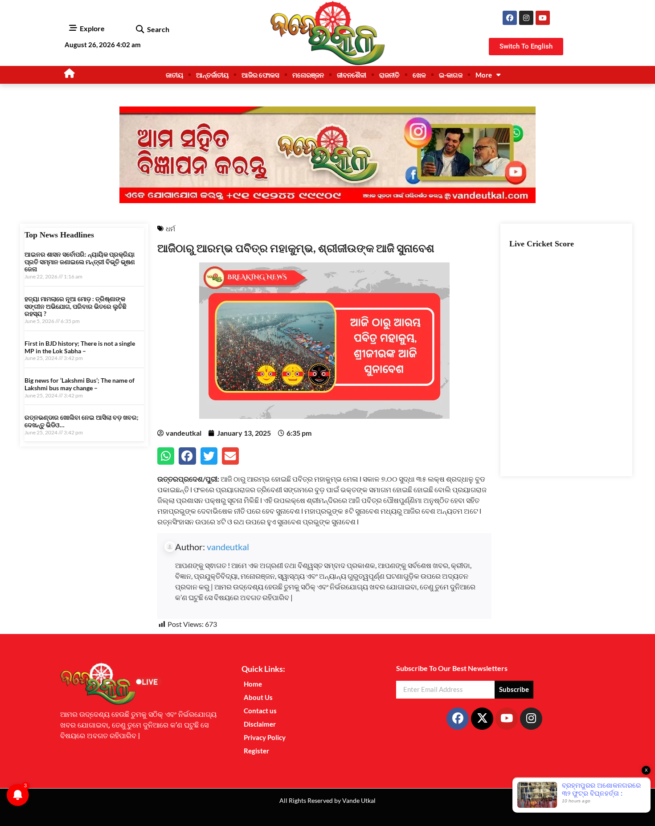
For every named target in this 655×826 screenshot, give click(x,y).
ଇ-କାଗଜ (451, 75)
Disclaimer (260, 724)
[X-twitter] (482, 718)
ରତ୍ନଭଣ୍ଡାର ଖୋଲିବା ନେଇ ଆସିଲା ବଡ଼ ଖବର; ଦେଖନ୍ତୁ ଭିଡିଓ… (82, 421)
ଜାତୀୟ (174, 75)
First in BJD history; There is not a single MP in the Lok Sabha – (80, 347)
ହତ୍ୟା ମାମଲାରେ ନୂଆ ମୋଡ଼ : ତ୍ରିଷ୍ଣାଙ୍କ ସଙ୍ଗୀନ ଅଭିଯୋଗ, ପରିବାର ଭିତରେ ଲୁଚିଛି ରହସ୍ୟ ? (76, 306)
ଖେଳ (419, 75)
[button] (139, 29)
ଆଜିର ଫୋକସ (260, 75)
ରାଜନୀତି (389, 75)
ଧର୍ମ (170, 229)
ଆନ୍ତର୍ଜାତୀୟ (212, 75)
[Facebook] (510, 18)
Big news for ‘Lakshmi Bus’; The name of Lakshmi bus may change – (80, 384)
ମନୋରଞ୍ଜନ (308, 75)
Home (253, 684)
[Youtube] (543, 18)
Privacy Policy (265, 737)
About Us (258, 697)
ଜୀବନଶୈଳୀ (351, 75)
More (483, 75)
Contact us (260, 711)
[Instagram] (526, 18)
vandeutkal (228, 546)
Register (256, 751)
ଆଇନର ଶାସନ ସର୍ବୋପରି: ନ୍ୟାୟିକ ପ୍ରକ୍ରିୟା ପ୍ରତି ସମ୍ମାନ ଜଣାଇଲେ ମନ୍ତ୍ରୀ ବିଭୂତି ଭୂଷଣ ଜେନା (80, 261)
